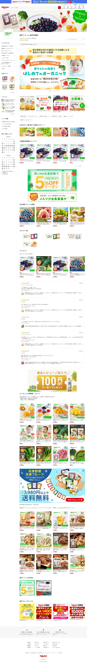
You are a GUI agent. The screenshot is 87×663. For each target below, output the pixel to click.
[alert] (52, 44)
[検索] (59, 7)
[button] (82, 5)
